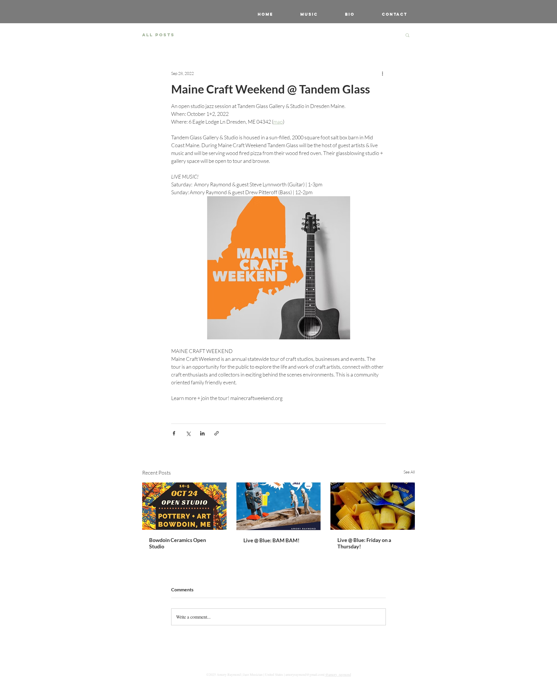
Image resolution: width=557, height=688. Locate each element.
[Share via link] (216, 433)
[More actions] (382, 73)
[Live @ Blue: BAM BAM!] (278, 506)
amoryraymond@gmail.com (304, 674)
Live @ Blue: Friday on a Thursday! (364, 543)
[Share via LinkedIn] (202, 433)
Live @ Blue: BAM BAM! (271, 540)
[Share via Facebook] (174, 433)
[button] (407, 35)
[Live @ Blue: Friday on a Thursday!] (372, 506)
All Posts (158, 35)
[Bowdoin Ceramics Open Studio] (184, 506)
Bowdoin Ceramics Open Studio (177, 543)
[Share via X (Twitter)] (188, 433)
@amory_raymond (338, 674)
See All (409, 471)
